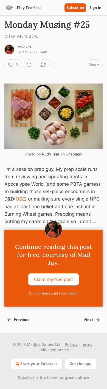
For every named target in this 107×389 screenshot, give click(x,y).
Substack (26, 377)
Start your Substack (39, 363)
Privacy (71, 344)
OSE (20, 199)
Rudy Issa (50, 154)
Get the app (80, 363)
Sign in (95, 7)
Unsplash (74, 154)
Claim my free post (53, 279)
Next (88, 319)
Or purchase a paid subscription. (53, 293)
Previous (21, 319)
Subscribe (75, 7)
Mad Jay (25, 47)
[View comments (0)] (29, 64)
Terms (86, 344)
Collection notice (53, 349)
